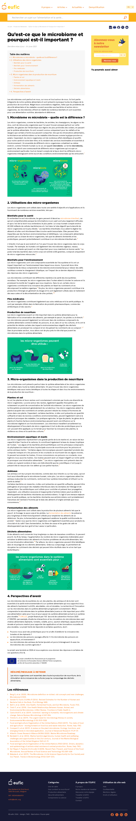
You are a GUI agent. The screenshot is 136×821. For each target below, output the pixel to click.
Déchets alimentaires (22, 88)
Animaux (17, 83)
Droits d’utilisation (110, 795)
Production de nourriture (24, 71)
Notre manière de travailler (86, 789)
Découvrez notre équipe (85, 792)
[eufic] (10, 6)
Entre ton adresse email (103, 51)
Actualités (77, 7)
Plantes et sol (19, 77)
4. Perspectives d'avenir (21, 91)
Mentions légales (109, 792)
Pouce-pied (44, 814)
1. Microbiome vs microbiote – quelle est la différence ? (34, 57)
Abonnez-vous (110, 60)
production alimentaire (20, 26)
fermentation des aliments (60, 513)
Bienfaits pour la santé (22, 63)
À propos (45, 7)
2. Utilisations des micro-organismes (26, 60)
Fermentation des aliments (24, 85)
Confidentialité (108, 789)
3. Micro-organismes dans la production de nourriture (33, 74)
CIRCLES (23, 616)
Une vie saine (53, 786)
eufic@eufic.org (14, 799)
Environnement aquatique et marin (27, 80)
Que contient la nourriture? (58, 789)
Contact (79, 800)
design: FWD (25, 814)
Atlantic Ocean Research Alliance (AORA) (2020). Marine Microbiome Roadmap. (43, 733)
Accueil (10, 26)
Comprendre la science (57, 797)
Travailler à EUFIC (82, 795)
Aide (104, 786)
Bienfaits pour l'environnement (26, 65)
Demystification (96, 7)
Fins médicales (19, 68)
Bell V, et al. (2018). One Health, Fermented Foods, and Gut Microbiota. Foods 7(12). (45, 704)
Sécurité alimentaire (56, 795)
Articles (61, 7)
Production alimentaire (57, 792)
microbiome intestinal (69, 218)
